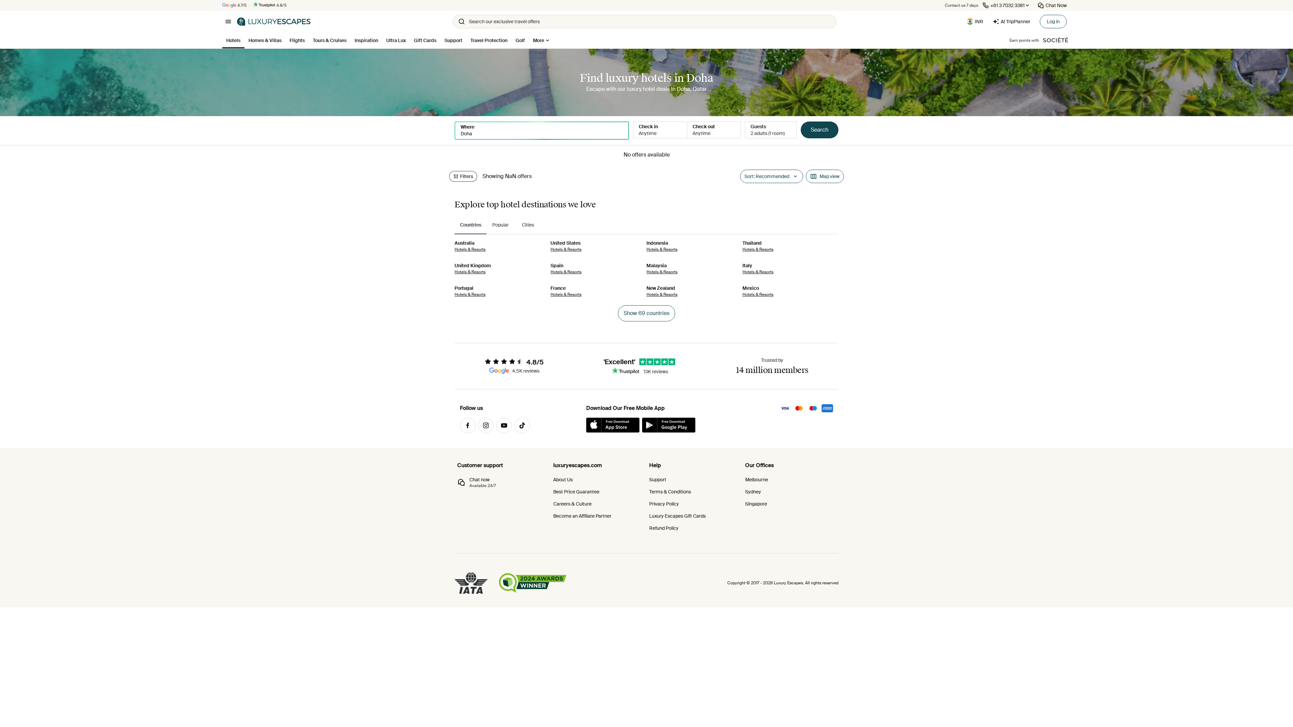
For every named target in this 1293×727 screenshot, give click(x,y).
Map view (829, 176)
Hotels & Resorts (470, 249)
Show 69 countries (646, 313)
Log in (1053, 22)
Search (819, 129)
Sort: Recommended (766, 176)
